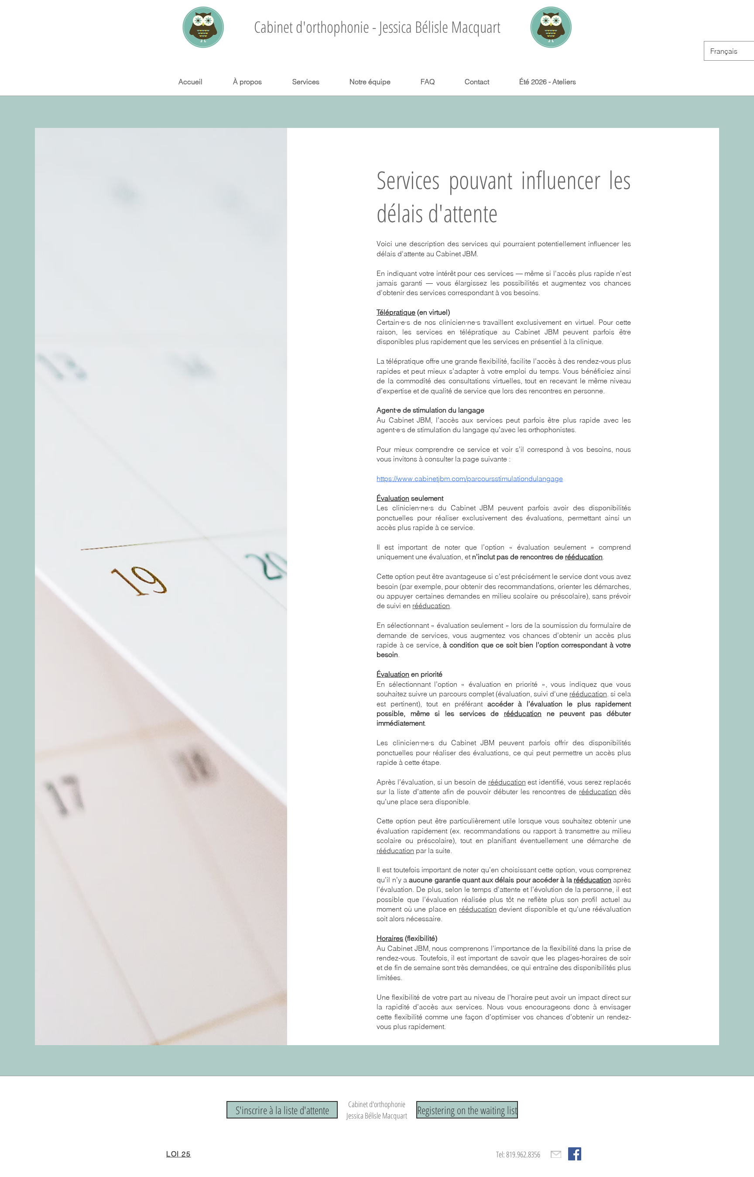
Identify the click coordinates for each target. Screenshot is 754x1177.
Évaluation (393, 498)
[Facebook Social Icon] (574, 1153)
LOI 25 (178, 1153)
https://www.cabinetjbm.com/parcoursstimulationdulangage (470, 478)
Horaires (390, 938)
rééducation (584, 556)
